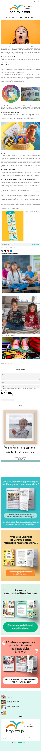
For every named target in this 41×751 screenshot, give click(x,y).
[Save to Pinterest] (8, 251)
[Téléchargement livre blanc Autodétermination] (20, 609)
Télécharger (35, 244)
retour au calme (5, 363)
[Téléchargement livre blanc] (20, 502)
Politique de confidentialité (16, 747)
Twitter (36, 469)
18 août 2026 (9, 702)
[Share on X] (5, 251)
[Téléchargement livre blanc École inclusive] (20, 662)
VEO (2, 204)
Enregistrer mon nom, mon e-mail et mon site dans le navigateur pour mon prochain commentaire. (19, 388)
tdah (12, 363)
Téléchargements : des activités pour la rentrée (13, 706)
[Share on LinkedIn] (11, 251)
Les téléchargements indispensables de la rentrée (14, 711)
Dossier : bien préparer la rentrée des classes (13, 701)
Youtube (30, 469)
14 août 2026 (9, 713)
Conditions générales (32, 747)
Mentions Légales (8, 747)
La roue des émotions (5, 105)
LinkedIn (23, 469)
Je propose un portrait (21, 461)
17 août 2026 (9, 707)
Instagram (11, 469)
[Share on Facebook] (2, 251)
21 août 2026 (9, 697)
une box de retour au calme (27, 115)
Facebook (4, 469)
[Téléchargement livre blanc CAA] (20, 555)
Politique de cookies (24, 747)
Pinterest (17, 469)
